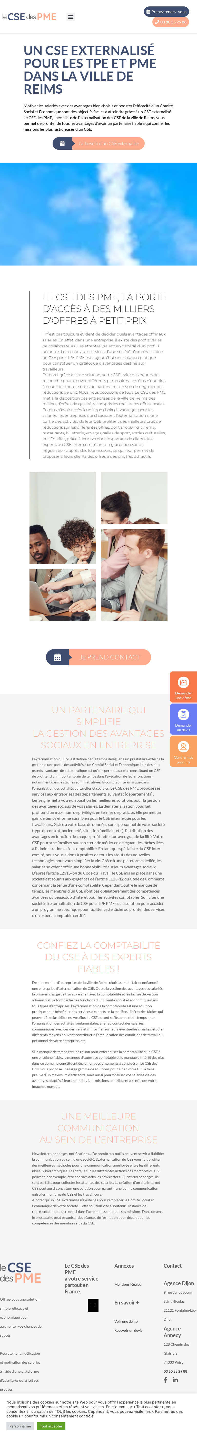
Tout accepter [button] (51, 1426)
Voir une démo (126, 1321)
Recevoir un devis (128, 1330)
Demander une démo (183, 695)
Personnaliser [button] (20, 1426)
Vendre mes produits (183, 759)
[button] (70, 17)
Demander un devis (183, 727)
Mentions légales (127, 1284)
